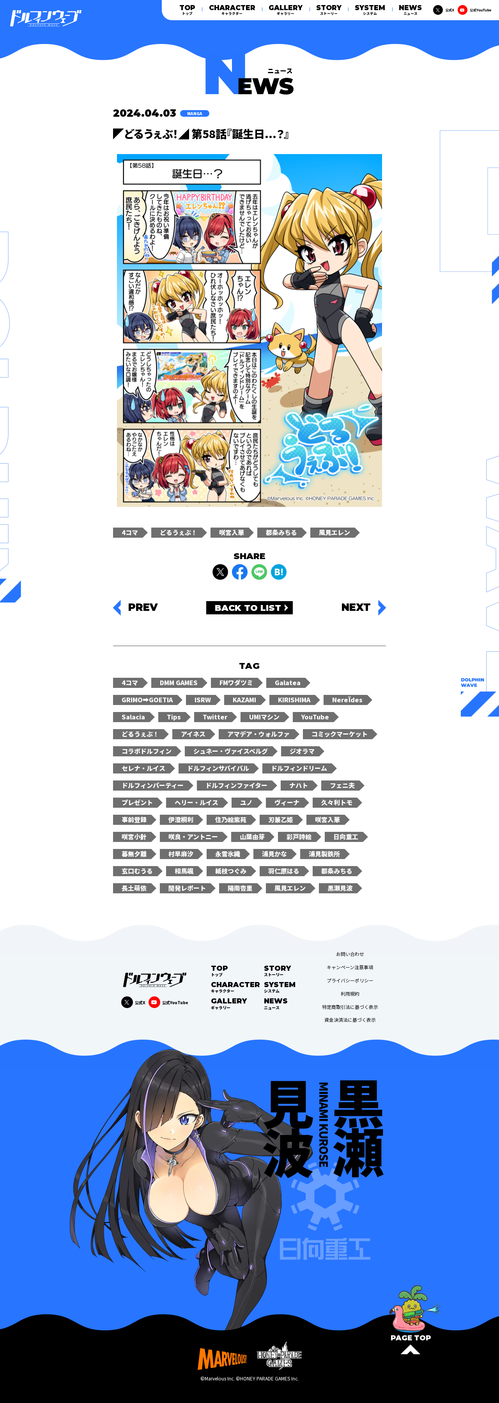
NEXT (356, 608)
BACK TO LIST (248, 608)
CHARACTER (232, 10)
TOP (187, 10)
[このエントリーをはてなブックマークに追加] (279, 572)
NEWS (410, 10)
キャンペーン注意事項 (350, 967)
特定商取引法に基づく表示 (350, 1007)
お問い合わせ (350, 954)
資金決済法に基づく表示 (350, 1019)
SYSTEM (370, 10)
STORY (329, 10)
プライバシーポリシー (350, 980)
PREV (142, 608)
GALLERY (286, 10)
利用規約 (350, 993)
